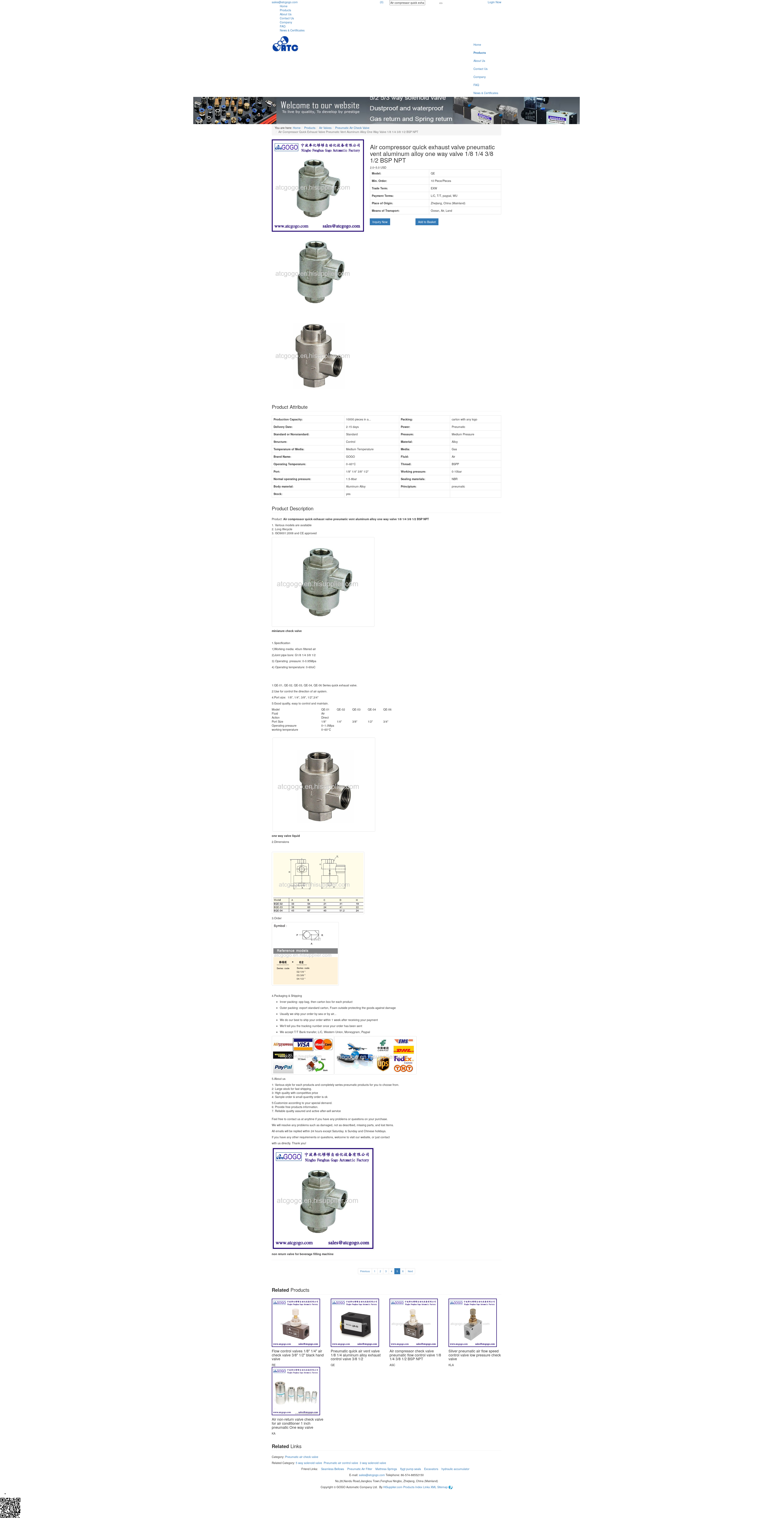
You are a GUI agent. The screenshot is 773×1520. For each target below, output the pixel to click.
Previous (365, 1271)
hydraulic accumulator (455, 1469)
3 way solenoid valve (373, 1463)
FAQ (282, 26)
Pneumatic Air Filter (360, 1469)
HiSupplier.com (392, 1487)
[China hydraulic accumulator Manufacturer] (285, 44)
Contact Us (287, 18)
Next (410, 1271)
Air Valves (325, 128)
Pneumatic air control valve (341, 1463)
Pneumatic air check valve (301, 1457)
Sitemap (443, 1487)
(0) (381, 2)
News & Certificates (292, 30)
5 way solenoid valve (309, 1463)
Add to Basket (427, 222)
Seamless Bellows (333, 1469)
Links (427, 1487)
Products (285, 10)
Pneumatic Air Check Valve (352, 128)
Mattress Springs (386, 1469)
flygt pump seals (411, 1469)
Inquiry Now (380, 222)
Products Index (412, 1487)
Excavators (431, 1469)
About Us (285, 14)
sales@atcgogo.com (285, 2)
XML (434, 1487)
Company (286, 22)
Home (283, 6)
